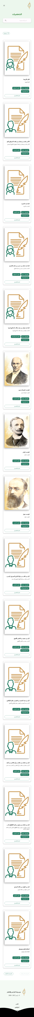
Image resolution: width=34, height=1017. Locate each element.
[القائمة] (4, 5)
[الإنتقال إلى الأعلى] (29, 1012)
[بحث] (6, 20)
